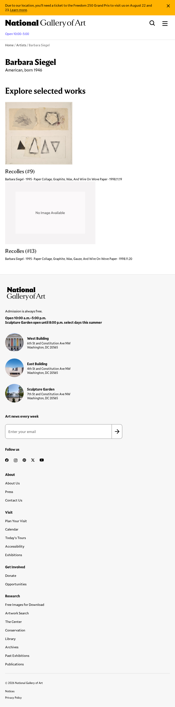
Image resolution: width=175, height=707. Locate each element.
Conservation (15, 630)
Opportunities (15, 584)
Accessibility (14, 546)
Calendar (11, 529)
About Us (12, 483)
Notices (10, 691)
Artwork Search (17, 613)
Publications (14, 664)
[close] (168, 6)
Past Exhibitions (17, 655)
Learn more (18, 9)
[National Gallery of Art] (87, 292)
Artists (21, 45)
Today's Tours (15, 537)
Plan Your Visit (16, 521)
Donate (10, 575)
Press (9, 491)
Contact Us (13, 500)
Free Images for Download (24, 604)
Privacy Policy (13, 698)
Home (9, 45)
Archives (11, 647)
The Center (13, 621)
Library (10, 638)
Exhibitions (13, 554)
